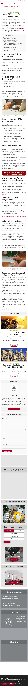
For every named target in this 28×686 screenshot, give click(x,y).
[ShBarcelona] (14, 3)
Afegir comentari (13, 19)
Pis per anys (14, 533)
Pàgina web (5, 444)
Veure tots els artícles (14, 409)
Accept (4, 683)
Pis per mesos (14, 536)
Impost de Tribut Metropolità (10, 41)
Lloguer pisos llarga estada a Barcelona (11, 601)
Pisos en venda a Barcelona (8, 603)
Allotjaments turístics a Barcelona (10, 598)
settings (17, 681)
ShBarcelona (22, 19)
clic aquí (4, 194)
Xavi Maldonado (18, 336)
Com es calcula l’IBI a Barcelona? (10, 40)
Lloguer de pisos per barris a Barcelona (11, 605)
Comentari (4, 418)
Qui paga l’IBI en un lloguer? (10, 47)
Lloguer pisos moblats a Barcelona (10, 596)
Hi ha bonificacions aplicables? (10, 44)
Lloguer (9, 530)
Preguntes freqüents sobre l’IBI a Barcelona (12, 43)
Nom (3, 432)
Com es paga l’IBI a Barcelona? (9, 38)
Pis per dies (14, 539)
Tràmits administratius (14, 12)
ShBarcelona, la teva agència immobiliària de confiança (15, 173)
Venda (19, 530)
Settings (18, 683)
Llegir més (14, 345)
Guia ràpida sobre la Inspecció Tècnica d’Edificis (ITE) (14, 366)
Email (4, 438)
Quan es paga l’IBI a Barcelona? (10, 37)
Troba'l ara (7, 542)
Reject (11, 683)
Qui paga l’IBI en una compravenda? (12, 46)
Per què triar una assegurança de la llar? (14, 333)
